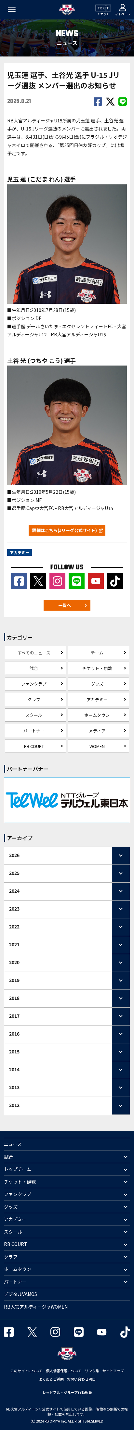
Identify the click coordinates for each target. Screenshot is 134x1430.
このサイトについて (26, 1370)
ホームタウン (97, 715)
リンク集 (92, 1370)
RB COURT (34, 746)
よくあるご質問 (51, 1379)
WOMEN (97, 746)
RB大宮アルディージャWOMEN (36, 1306)
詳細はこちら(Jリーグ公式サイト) (64, 530)
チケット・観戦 (97, 668)
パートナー (34, 730)
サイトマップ (113, 1370)
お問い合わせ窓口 (81, 1379)
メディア (97, 730)
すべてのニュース (34, 653)
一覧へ (64, 605)
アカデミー (97, 699)
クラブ (34, 699)
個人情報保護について (64, 1370)
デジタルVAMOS (20, 1294)
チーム (97, 653)
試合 (34, 668)
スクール (33, 715)
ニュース (13, 1144)
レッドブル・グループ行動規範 (67, 1392)
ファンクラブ (34, 684)
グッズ (97, 684)
